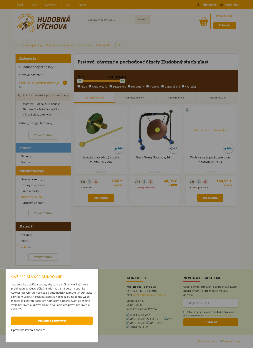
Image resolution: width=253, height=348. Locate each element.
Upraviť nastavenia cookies (28, 330)
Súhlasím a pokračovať (52, 320)
